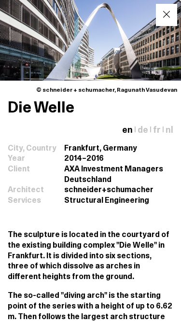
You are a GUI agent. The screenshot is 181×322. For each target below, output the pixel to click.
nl (169, 130)
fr (157, 130)
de (143, 130)
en (127, 130)
